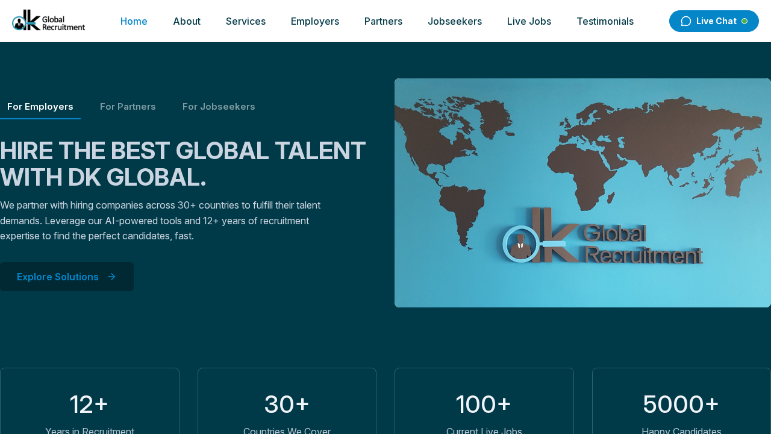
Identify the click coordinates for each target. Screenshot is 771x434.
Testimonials (605, 21)
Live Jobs (529, 21)
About (187, 21)
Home (134, 21)
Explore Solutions (58, 277)
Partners (383, 21)
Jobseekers (455, 21)
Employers (315, 21)
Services (246, 21)
